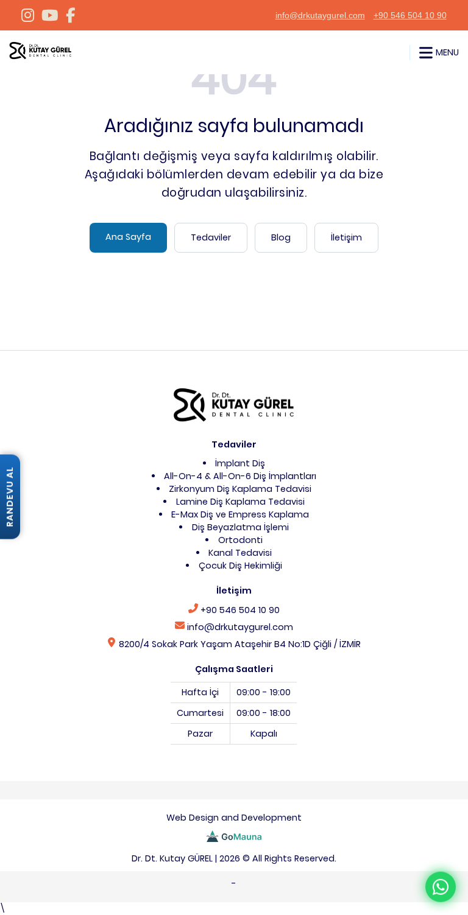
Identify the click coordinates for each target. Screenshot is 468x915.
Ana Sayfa (128, 237)
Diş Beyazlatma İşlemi (240, 527)
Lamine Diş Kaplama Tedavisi (240, 502)
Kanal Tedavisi (240, 553)
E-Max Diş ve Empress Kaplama (240, 514)
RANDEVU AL (10, 496)
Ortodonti (240, 540)
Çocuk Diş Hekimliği (240, 565)
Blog (281, 237)
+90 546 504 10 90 (410, 15)
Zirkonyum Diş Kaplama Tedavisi (240, 489)
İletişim (346, 237)
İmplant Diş (240, 463)
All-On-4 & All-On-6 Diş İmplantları (240, 476)
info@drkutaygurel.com (320, 15)
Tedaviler (211, 237)
